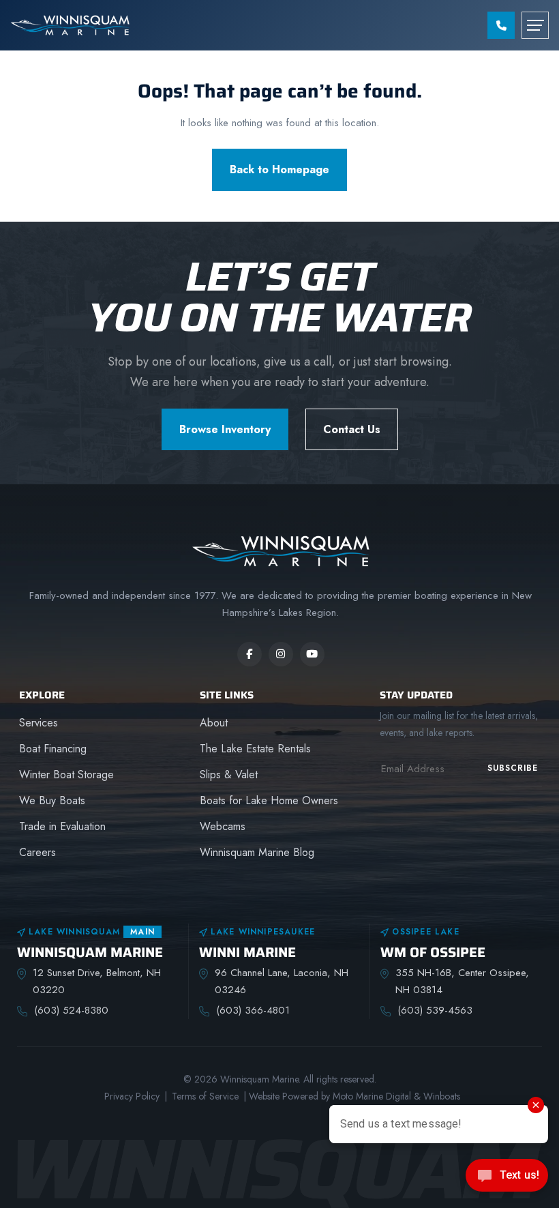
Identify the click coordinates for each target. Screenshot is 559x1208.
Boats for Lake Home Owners (269, 800)
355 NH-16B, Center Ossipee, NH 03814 (462, 981)
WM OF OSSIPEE (432, 952)
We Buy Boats (52, 800)
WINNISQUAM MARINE (90, 952)
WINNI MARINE (247, 952)
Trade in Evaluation (62, 826)
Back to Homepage (279, 169)
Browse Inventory (225, 429)
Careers (37, 852)
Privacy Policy (132, 1096)
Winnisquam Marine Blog (257, 852)
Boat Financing (53, 748)
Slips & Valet (229, 774)
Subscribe (512, 768)
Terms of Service (205, 1096)
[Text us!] (507, 1179)
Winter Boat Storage (66, 774)
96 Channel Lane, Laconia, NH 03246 (281, 981)
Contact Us (351, 429)
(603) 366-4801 (253, 1010)
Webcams (222, 826)
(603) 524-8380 (71, 1010)
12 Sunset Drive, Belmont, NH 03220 (97, 981)
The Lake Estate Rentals (255, 748)
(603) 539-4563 (434, 1010)
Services (38, 723)
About (214, 723)
